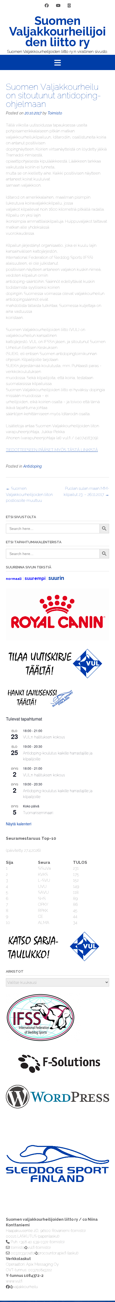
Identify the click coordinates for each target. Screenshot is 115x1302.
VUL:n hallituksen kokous (44, 737)
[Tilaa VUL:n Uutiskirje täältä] (54, 677)
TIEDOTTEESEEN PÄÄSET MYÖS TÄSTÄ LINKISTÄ (52, 450)
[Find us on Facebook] (47, 5)
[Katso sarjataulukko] (54, 959)
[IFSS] (43, 1040)
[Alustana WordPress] (57, 1107)
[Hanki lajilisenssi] (39, 705)
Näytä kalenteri (18, 823)
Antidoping (32, 466)
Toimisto (55, 113)
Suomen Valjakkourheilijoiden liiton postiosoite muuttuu (29, 494)
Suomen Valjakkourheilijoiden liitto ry (57, 32)
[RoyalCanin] (57, 639)
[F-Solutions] (57, 1075)
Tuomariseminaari (38, 813)
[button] (57, 62)
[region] (57, 1174)
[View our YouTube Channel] (58, 5)
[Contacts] (69, 5)
